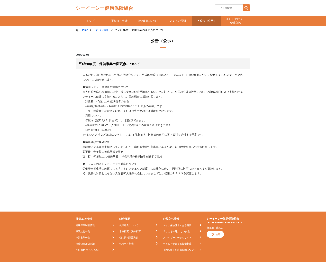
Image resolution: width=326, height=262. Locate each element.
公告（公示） (101, 30)
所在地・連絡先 (215, 227)
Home (84, 30)
